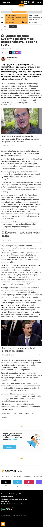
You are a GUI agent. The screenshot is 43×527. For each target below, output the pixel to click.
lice (32, 413)
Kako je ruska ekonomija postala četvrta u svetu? (16, 18)
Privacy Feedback (19, 504)
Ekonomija (18, 476)
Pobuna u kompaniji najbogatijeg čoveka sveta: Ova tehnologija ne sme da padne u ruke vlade (21, 139)
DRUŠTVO (27, 476)
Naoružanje (37, 476)
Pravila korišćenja (12, 494)
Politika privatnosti (7, 504)
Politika (9, 476)
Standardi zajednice (7, 496)
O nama (3, 494)
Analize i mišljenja (6, 413)
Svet (2, 476)
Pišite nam (21, 494)
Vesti (15, 413)
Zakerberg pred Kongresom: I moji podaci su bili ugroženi (19, 349)
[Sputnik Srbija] (6, 3)
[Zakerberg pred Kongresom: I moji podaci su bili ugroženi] (21, 333)
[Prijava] (29, 2)
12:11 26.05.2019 (6, 49)
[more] (40, 145)
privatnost (4, 417)
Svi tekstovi (9, 60)
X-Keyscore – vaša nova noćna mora (21, 234)
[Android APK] (7, 509)
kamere (27, 413)
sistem (20, 413)
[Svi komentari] (3, 524)
